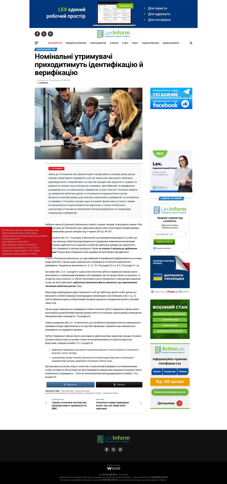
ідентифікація (82, 391)
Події (134, 43)
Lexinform (43, 83)
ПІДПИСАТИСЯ (164, 242)
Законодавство (98, 43)
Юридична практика (76, 43)
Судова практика (150, 43)
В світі (125, 43)
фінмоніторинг (111, 393)
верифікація (68, 391)
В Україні (114, 43)
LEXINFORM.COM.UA (159, 477)
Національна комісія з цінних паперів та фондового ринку (74, 393)
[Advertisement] (171, 130)
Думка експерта (171, 43)
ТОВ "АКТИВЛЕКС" (109, 475)
